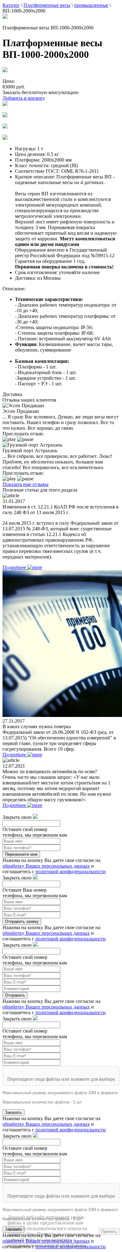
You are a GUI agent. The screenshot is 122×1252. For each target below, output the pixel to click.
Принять (109, 1231)
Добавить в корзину (24, 98)
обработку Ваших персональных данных (46, 866)
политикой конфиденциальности (70, 871)
